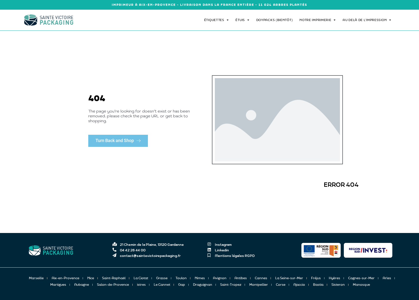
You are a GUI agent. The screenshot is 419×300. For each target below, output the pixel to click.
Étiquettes (214, 20)
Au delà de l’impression (365, 20)
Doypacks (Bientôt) (274, 20)
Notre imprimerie (315, 20)
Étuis (240, 20)
